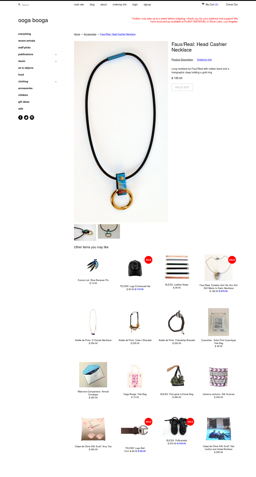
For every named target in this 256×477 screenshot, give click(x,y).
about (103, 4)
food (21, 74)
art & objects (25, 67)
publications (37, 54)
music (37, 61)
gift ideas (23, 101)
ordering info (120, 4)
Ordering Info (204, 59)
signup (147, 4)
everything (24, 34)
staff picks (24, 47)
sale (20, 108)
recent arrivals (26, 40)
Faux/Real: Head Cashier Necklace (117, 34)
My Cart (212, 4)
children (23, 95)
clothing (37, 81)
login (135, 4)
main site (79, 4)
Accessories (90, 34)
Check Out (232, 4)
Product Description (182, 59)
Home (77, 34)
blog (92, 4)
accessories (25, 88)
